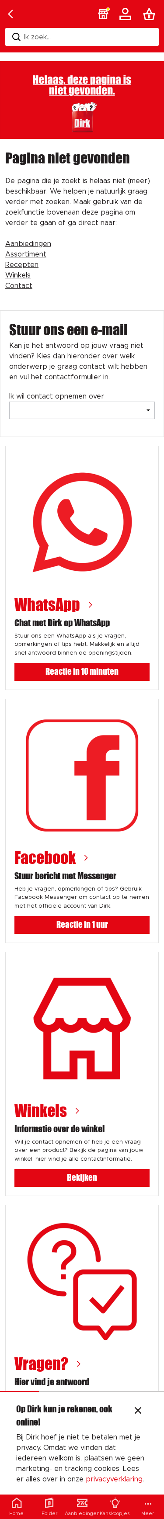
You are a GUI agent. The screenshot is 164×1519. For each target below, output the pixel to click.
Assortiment (25, 254)
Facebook (45, 858)
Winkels (18, 275)
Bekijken (82, 1177)
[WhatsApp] (82, 522)
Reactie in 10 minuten (82, 671)
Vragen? (41, 1364)
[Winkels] (82, 1028)
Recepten (21, 264)
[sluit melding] (138, 1411)
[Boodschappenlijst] (151, 14)
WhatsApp (47, 605)
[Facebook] (82, 775)
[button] (103, 14)
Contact (18, 285)
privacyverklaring (114, 1479)
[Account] (127, 14)
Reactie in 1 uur (82, 924)
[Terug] (10, 14)
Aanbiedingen (28, 243)
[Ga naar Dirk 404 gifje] (82, 100)
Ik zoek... (37, 37)
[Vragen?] (82, 1281)
